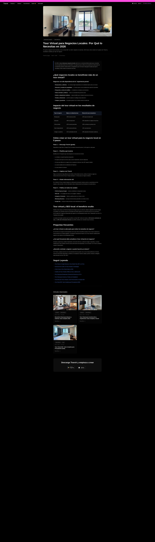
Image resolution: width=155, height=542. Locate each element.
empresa (19, 3)
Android (135, 3)
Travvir (5, 3)
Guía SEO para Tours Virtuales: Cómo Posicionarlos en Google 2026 (70, 279)
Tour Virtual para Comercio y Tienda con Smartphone (66, 276)
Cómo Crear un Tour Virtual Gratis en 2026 (64, 269)
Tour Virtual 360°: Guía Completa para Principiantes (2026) (67, 282)
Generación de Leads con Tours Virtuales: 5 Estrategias (67, 266)
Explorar (33, 3)
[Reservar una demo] (147, 3)
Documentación (26, 3)
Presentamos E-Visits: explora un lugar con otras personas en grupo (77, 0)
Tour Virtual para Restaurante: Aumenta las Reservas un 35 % (68, 274)
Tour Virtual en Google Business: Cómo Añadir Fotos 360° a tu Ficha (69, 264)
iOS (140, 3)
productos (12, 3)
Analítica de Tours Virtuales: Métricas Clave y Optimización (67, 271)
